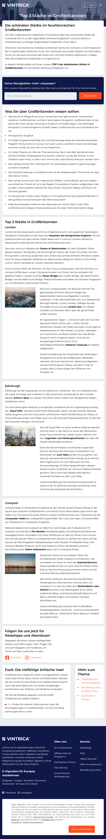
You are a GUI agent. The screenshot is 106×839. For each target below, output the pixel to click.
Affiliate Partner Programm (62, 755)
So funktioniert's (63, 748)
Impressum (16, 822)
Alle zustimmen (82, 829)
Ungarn (18, 780)
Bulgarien (7, 780)
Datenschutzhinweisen (43, 817)
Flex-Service (60, 767)
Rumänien (32, 784)
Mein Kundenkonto (91, 764)
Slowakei (28, 780)
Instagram (36, 657)
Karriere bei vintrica (64, 762)
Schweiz (20, 784)
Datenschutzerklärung (33, 822)
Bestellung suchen (90, 770)
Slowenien (40, 780)
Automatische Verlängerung (62, 775)
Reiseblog (85, 748)
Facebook (15, 657)
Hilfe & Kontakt (88, 759)
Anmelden (90, 95)
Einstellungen (48, 820)
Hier (9, 704)
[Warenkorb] (100, 5)
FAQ (82, 753)
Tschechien (8, 784)
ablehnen (15, 820)
